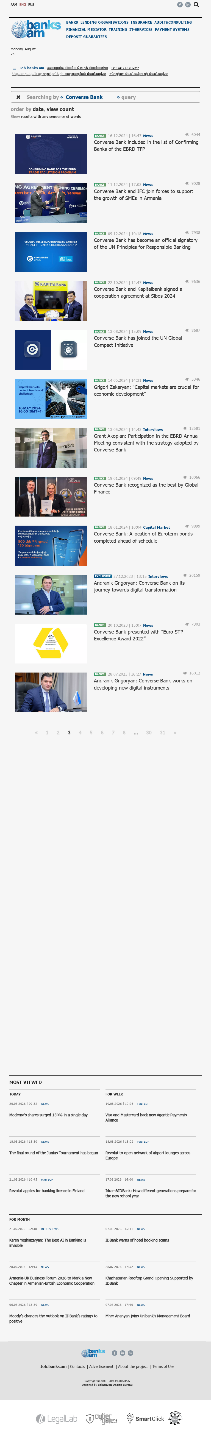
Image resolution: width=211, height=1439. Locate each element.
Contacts (78, 1366)
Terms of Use (163, 1366)
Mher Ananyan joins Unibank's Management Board (148, 1315)
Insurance (141, 22)
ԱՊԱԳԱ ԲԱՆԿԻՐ (125, 68)
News (45, 1103)
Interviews (50, 1229)
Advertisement (102, 1366)
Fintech (47, 1179)
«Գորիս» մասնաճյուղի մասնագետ (138, 74)
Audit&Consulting (173, 22)
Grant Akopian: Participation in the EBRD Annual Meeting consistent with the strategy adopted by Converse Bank (146, 443)
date (38, 109)
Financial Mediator (86, 29)
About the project (133, 1366)
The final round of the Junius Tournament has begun (53, 1152)
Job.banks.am (32, 68)
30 (149, 732)
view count (60, 109)
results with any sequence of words (51, 117)
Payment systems (172, 29)
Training (118, 29)
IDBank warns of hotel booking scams (137, 1240)
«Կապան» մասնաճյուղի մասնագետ (77, 68)
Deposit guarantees (86, 37)
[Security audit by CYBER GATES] (101, 1419)
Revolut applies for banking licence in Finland (47, 1190)
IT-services (141, 29)
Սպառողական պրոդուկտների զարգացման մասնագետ (59, 74)
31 (162, 732)
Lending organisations (104, 22)
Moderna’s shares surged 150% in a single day (48, 1114)
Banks (72, 22)
